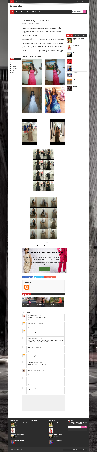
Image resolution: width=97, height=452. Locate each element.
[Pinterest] (85, 1)
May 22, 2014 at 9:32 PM (38, 323)
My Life (28, 11)
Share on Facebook (29, 277)
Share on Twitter (40, 277)
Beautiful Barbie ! (18, 428)
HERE (43, 56)
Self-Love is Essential (19, 1)
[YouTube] (83, 1)
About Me (40, 11)
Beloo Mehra (31, 323)
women (13, 77)
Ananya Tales (16, 6)
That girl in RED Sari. (19, 440)
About (69, 449)
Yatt (28, 388)
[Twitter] (77, 1)
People (13, 74)
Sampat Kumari (31, 378)
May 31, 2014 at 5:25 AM (37, 362)
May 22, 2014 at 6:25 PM (37, 315)
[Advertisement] (63, 6)
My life (13, 72)
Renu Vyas (30, 355)
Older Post (62, 415)
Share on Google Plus (51, 277)
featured (13, 62)
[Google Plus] (80, 1)
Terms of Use (78, 449)
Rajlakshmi (30, 315)
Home (12, 11)
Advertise (34, 11)
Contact (73, 449)
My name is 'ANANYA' (19, 434)
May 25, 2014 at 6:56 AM (37, 338)
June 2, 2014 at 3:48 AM (39, 378)
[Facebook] (75, 1)
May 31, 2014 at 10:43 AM (39, 370)
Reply (28, 319)
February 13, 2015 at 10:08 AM (36, 388)
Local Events (23, 11)
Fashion (16, 11)
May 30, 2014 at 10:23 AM (36, 347)
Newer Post (24, 415)
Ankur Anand (31, 370)
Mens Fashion (14, 68)
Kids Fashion (14, 64)
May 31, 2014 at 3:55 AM (37, 355)
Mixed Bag (14, 70)
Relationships (14, 76)
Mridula (29, 347)
